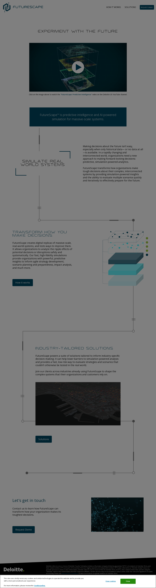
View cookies (111, 581)
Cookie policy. (39, 585)
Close (128, 581)
